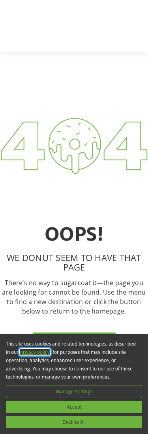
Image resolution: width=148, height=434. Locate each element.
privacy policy (35, 352)
